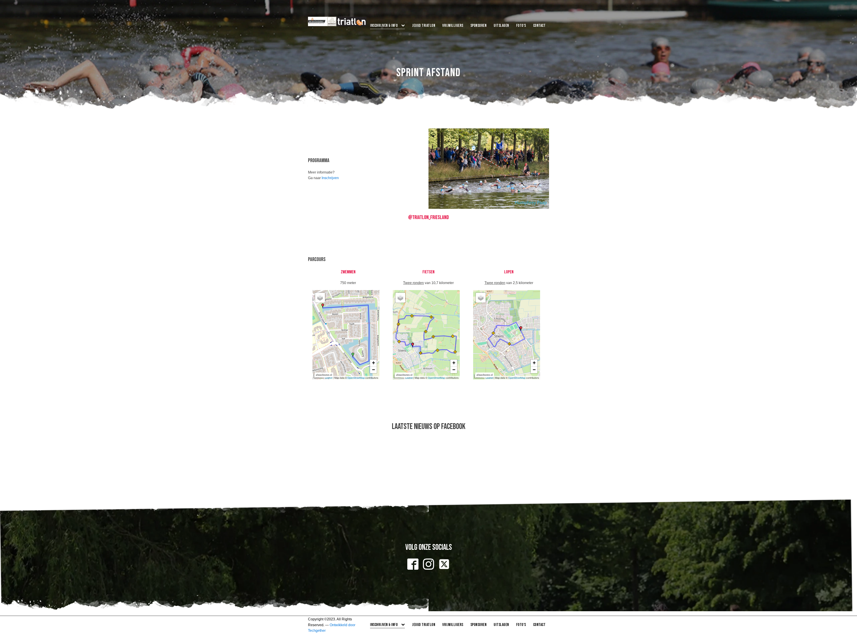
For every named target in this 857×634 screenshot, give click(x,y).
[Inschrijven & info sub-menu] (404, 25)
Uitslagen (501, 25)
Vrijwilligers (452, 25)
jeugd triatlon (423, 25)
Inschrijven (330, 178)
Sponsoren (478, 25)
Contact (539, 25)
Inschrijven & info (384, 25)
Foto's (521, 25)
